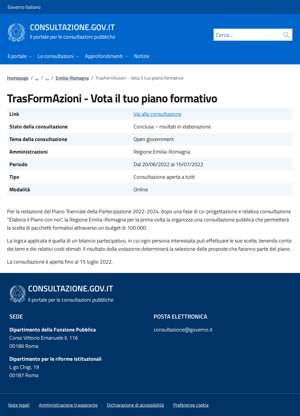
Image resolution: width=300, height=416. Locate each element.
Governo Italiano (24, 7)
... (37, 77)
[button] (191, 404)
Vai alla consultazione (157, 114)
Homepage (17, 77)
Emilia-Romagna (72, 77)
